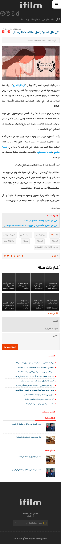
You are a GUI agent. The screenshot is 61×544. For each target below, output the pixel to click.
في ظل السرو (19, 85)
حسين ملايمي (25, 235)
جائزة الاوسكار (8, 241)
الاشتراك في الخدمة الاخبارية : (30, 514)
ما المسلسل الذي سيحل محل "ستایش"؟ (40, 403)
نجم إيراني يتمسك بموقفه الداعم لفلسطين (39, 394)
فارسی (45, 19)
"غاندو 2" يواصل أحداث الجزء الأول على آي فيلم (37, 381)
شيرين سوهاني (44, 152)
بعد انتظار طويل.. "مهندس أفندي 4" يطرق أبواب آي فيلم (35, 376)
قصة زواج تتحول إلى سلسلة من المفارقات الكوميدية (36, 367)
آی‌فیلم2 (25, 19)
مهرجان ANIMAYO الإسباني (46, 247)
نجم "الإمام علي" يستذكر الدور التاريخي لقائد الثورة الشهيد (34, 372)
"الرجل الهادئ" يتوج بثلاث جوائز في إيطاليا (39, 399)
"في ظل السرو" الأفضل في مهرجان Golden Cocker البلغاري (31, 225)
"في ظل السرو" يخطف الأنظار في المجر (41, 220)
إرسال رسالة (10, 346)
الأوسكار (54, 241)
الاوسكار (39, 241)
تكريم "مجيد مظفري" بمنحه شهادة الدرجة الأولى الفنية (35, 385)
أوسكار (25, 241)
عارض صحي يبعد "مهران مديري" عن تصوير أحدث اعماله (34, 390)
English (35, 19)
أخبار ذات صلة (49, 266)
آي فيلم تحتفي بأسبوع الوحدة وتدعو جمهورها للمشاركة (35, 362)
